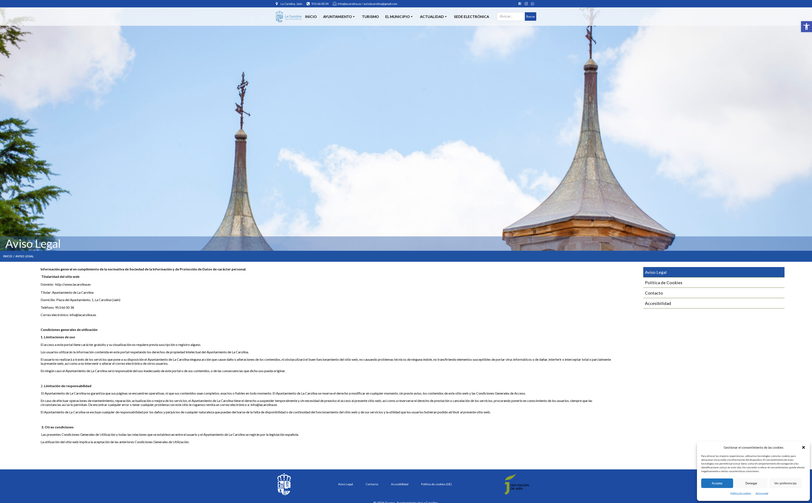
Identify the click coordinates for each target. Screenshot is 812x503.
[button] (806, 26)
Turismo (370, 16)
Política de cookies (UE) (436, 484)
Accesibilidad (399, 484)
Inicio (311, 16)
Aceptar (717, 483)
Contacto (372, 484)
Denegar (751, 483)
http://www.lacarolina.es (73, 284)
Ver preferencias (785, 483)
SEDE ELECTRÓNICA (471, 16)
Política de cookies (740, 493)
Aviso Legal (762, 493)
